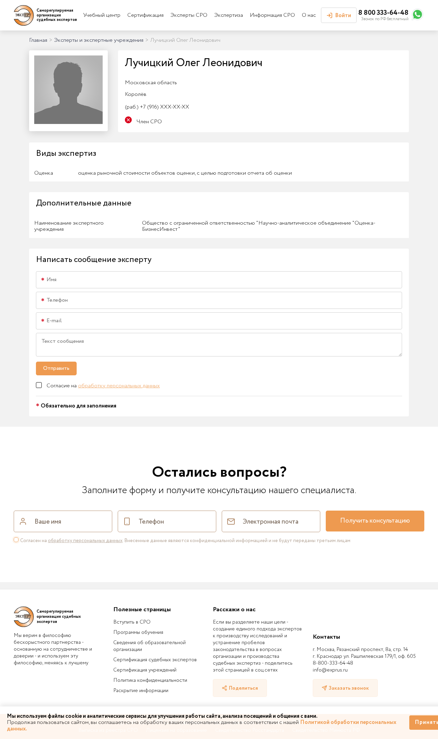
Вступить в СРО (132, 622)
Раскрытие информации (140, 690)
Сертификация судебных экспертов (155, 660)
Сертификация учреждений (145, 670)
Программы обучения (138, 632)
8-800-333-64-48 (333, 663)
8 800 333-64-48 (383, 13)
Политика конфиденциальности (150, 680)
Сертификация (145, 15)
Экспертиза (228, 15)
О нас (309, 15)
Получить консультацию (375, 521)
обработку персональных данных (119, 386)
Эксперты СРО (188, 15)
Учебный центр (101, 15)
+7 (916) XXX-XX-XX (157, 107)
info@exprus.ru (330, 670)
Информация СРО (272, 15)
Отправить (56, 368)
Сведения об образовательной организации (149, 646)
